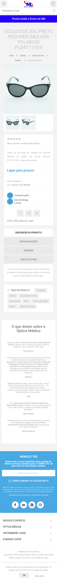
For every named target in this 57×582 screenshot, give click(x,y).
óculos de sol (14, 301)
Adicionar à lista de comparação (28, 213)
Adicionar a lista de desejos (20, 213)
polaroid (12, 296)
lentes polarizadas (40, 301)
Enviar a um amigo (36, 213)
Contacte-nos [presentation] (28, 259)
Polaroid (17, 181)
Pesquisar (54, 11)
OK (24, 575)
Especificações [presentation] (28, 241)
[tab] (28, 232)
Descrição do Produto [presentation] (28, 232)
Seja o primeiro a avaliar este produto (23, 143)
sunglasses (40, 290)
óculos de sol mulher (29, 296)
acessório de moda (27, 306)
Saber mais (39, 576)
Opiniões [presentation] (28, 250)
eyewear (12, 306)
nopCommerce (33, 552)
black (26, 301)
